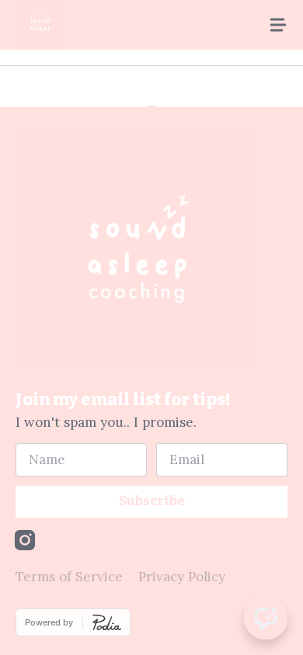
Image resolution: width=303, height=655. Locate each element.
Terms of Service (69, 576)
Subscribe (152, 501)
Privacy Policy (181, 576)
